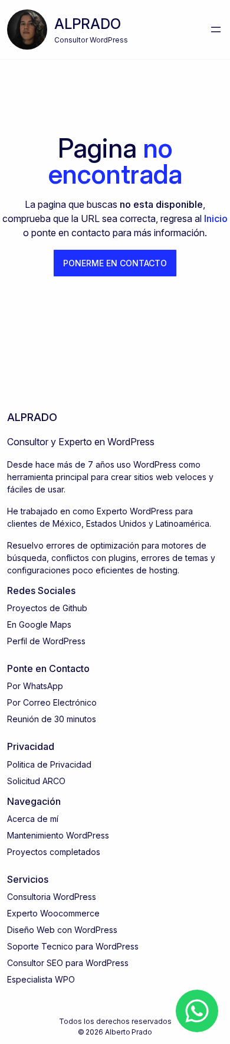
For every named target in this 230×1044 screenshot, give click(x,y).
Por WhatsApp (35, 686)
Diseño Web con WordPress (62, 930)
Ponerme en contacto (115, 263)
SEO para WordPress (88, 963)
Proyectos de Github (47, 608)
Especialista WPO (41, 979)
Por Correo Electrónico (52, 702)
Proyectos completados (53, 852)
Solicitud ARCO (36, 781)
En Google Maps (39, 624)
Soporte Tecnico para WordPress (73, 946)
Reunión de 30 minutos (51, 719)
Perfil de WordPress (46, 641)
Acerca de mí (32, 819)
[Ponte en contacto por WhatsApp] (197, 1011)
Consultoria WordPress (51, 897)
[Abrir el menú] (216, 29)
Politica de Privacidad (49, 764)
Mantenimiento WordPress (58, 835)
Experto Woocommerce (53, 913)
